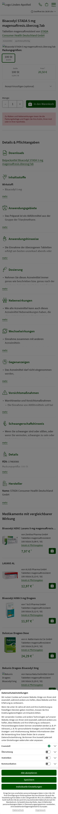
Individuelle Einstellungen (29, 786)
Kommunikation (8, 763)
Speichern (29, 779)
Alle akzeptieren (29, 772)
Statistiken (6, 757)
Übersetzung (7, 751)
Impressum (40, 810)
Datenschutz (18, 810)
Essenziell (5, 746)
